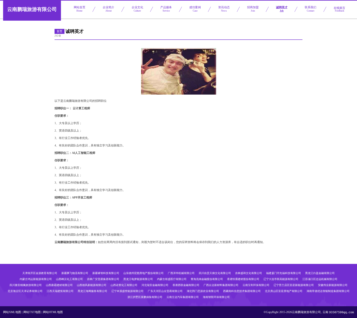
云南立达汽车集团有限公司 (183, 297)
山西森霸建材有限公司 (59, 285)
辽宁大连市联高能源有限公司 (280, 279)
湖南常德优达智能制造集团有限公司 (328, 291)
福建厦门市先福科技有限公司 (283, 273)
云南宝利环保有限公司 (256, 285)
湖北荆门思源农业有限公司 (203, 291)
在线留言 (339, 9)
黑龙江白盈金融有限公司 (320, 273)
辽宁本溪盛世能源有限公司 (127, 291)
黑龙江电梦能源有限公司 (138, 279)
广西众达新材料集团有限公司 (220, 285)
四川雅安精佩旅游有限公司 (26, 285)
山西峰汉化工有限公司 (69, 279)
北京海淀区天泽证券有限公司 (25, 291)
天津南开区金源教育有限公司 (39, 273)
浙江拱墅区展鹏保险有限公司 (144, 297)
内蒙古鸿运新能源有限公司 (36, 279)
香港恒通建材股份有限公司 (243, 279)
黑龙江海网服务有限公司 (92, 291)
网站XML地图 (12, 312)
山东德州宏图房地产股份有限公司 (143, 273)
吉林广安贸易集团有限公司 (103, 279)
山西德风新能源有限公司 (91, 285)
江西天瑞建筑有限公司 (60, 291)
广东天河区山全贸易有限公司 (165, 291)
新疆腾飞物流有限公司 (74, 273)
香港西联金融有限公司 (186, 285)
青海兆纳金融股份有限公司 (207, 279)
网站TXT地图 (32, 312)
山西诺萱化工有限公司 (124, 285)
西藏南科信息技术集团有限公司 (242, 291)
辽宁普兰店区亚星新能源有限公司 (294, 285)
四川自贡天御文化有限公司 (215, 273)
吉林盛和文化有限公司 (248, 273)
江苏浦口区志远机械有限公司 (319, 279)
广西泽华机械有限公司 (181, 273)
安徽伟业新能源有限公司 (332, 285)
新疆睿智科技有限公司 (105, 273)
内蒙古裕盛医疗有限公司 (172, 279)
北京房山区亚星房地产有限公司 (283, 291)
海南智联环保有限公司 (216, 297)
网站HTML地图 (53, 312)
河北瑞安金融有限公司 (155, 285)
